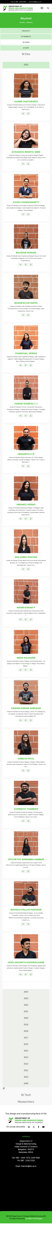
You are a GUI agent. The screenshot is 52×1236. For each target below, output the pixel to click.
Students (26, 36)
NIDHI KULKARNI (26, 658)
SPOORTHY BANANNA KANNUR (26, 859)
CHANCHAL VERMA (26, 353)
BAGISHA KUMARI (26, 252)
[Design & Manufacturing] (18, 8)
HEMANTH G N (26, 454)
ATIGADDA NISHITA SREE (26, 152)
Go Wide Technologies (34, 1219)
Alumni (26, 42)
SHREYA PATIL (26, 758)
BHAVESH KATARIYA (26, 303)
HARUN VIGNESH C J (26, 403)
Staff (26, 48)
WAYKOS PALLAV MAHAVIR (26, 909)
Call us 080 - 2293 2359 (18, 2)
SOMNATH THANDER (26, 809)
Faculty (26, 31)
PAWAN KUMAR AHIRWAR (26, 708)
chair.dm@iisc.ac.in (35, 2)
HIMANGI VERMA (26, 504)
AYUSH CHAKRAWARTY (26, 202)
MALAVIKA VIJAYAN (26, 557)
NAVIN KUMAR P (26, 607)
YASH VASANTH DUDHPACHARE (26, 962)
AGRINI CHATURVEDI (26, 101)
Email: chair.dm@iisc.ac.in (26, 1166)
